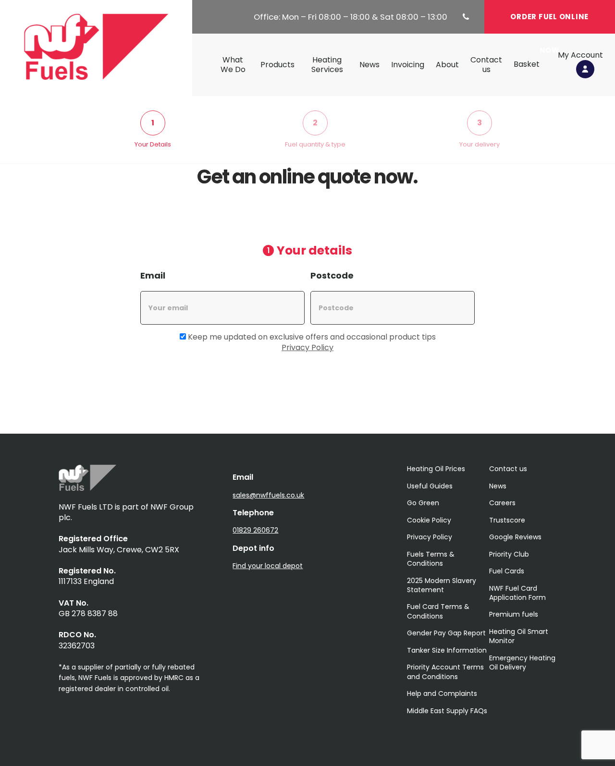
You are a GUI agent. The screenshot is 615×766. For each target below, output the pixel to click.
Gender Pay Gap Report (446, 633)
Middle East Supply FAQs (447, 711)
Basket (527, 64)
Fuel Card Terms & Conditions (438, 611)
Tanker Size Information (447, 650)
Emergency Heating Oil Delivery (522, 662)
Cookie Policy (429, 520)
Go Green (423, 503)
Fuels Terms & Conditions (431, 558)
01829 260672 (255, 530)
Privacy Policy (307, 347)
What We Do (233, 64)
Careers (502, 503)
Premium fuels (513, 614)
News (369, 65)
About (447, 65)
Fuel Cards (506, 571)
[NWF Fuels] (87, 488)
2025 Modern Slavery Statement (441, 585)
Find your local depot (268, 566)
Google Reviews (515, 537)
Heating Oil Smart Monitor (518, 636)
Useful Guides (430, 486)
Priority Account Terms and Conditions (445, 671)
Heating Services (327, 64)
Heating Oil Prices (436, 469)
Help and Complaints (442, 693)
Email (152, 275)
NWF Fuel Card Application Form (517, 593)
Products (277, 65)
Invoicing (407, 65)
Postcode (332, 275)
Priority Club (509, 554)
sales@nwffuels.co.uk (268, 495)
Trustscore (507, 520)
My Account (580, 55)
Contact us (486, 64)
